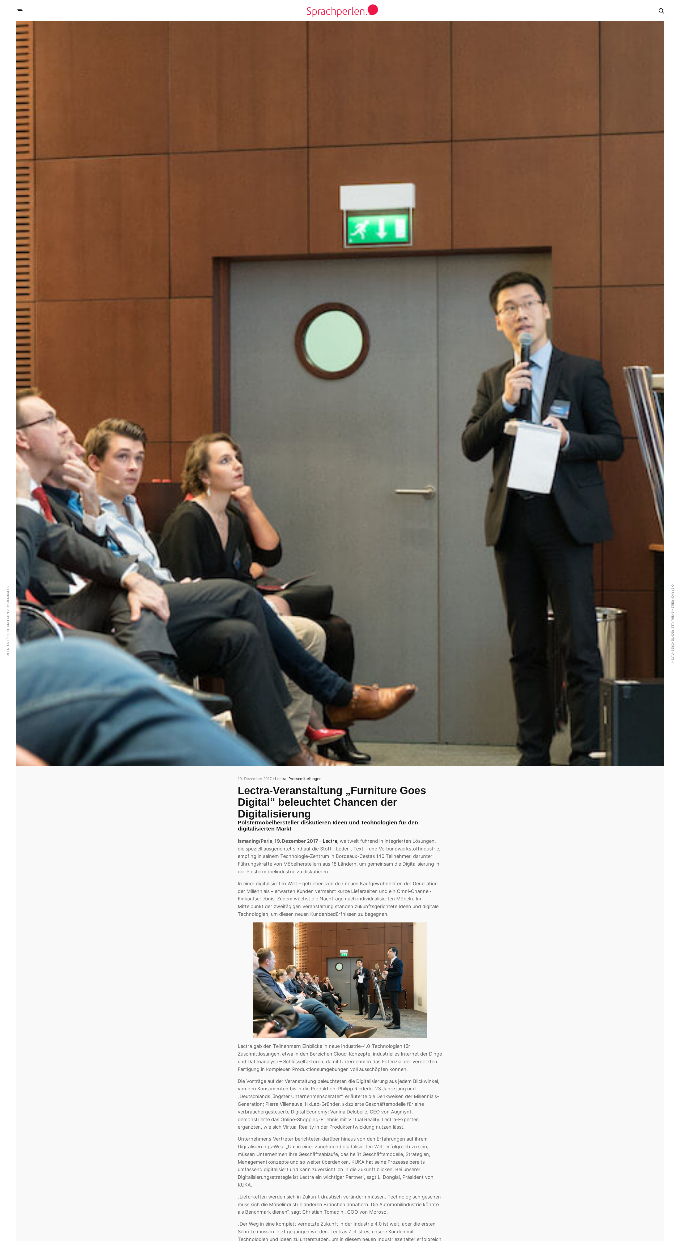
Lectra (280, 778)
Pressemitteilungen (304, 778)
